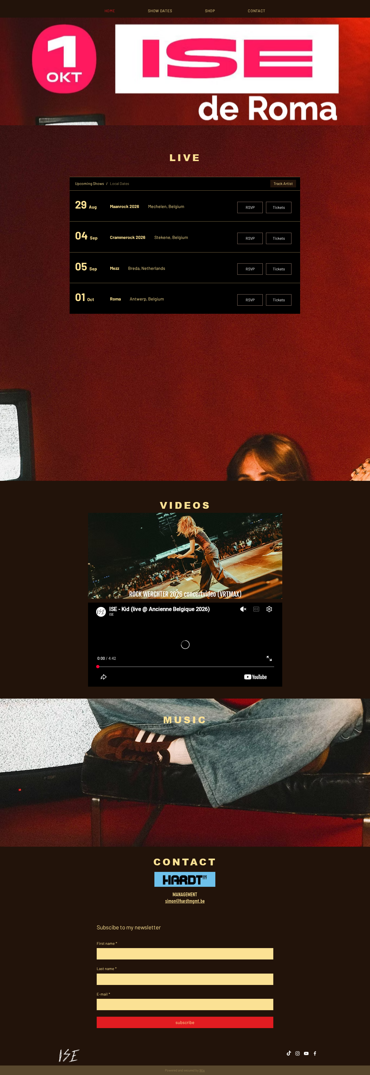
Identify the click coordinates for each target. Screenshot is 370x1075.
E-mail (103, 994)
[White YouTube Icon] (306, 1053)
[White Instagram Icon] (297, 1053)
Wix (202, 1070)
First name (107, 943)
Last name (107, 968)
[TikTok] (289, 1053)
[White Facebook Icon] (315, 1053)
